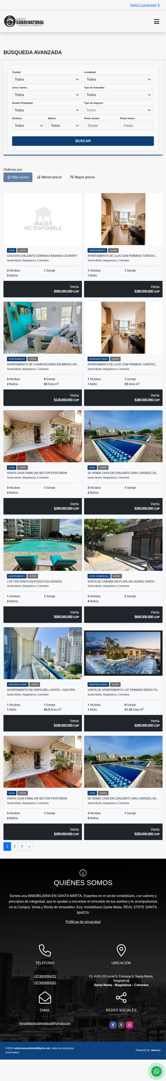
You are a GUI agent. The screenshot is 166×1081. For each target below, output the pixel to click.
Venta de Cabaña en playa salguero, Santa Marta (123, 581)
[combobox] (47, 79)
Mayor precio (84, 177)
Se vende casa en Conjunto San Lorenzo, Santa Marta (123, 473)
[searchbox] (119, 110)
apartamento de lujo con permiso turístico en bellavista (123, 255)
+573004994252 (45, 976)
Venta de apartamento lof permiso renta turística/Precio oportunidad (123, 690)
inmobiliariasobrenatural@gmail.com (44, 1023)
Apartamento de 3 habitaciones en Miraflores (42, 364)
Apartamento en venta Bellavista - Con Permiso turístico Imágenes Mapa (42, 690)
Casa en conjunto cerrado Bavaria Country (42, 255)
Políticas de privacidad (83, 922)
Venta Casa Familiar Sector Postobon (37, 473)
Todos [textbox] (19, 79)
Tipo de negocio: (94, 103)
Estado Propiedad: (22, 103)
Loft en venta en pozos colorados (34, 581)
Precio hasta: (127, 118)
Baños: (52, 118)
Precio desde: (92, 118)
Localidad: (90, 72)
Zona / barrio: (19, 87)
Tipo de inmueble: (94, 87)
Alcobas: (17, 118)
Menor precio (51, 177)
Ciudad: (16, 72)
